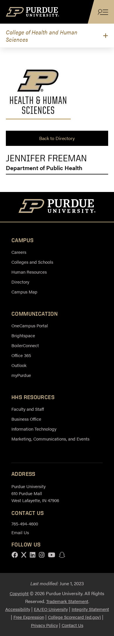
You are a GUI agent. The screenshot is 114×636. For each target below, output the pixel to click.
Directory (20, 282)
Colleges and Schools (32, 262)
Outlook (19, 365)
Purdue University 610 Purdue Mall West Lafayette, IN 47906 (35, 493)
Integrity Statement (90, 609)
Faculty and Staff (27, 409)
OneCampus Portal (29, 325)
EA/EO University (51, 609)
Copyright (19, 593)
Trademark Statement (67, 601)
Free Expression (28, 617)
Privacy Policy (44, 625)
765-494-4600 (24, 523)
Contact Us (72, 625)
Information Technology (33, 429)
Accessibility (17, 609)
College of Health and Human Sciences (41, 35)
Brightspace (23, 335)
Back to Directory (57, 138)
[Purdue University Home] (57, 207)
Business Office (26, 419)
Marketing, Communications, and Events (50, 439)
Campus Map (24, 292)
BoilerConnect (25, 345)
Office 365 (21, 355)
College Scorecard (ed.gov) (74, 617)
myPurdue (21, 375)
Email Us (20, 532)
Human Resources (29, 272)
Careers (18, 252)
